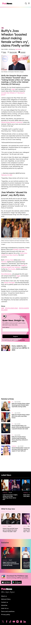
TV (2, 28)
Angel (18, 276)
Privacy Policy (21, 340)
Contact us (4, 602)
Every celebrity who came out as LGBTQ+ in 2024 (20, 348)
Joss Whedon (4, 309)
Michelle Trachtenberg (20, 249)
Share (4, 52)
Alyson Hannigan (9, 282)
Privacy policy (5, 614)
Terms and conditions (7, 611)
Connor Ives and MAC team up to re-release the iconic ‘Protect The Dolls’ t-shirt (10, 530)
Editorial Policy (6, 599)
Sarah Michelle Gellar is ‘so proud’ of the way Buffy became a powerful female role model (20, 427)
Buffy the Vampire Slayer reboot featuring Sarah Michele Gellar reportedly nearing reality (21, 405)
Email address (8, 327)
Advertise (4, 605)
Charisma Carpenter (24, 308)
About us (4, 596)
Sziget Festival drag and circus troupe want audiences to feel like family (11, 563)
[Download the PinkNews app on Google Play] (17, 582)
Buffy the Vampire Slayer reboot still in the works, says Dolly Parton (21, 416)
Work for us (4, 608)
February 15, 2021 (6, 175)
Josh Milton (18, 49)
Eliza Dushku (12, 269)
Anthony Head (9, 260)
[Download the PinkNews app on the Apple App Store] (6, 582)
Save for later (13, 52)
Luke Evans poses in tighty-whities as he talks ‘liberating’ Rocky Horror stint (10, 497)
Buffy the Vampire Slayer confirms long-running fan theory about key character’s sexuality (20, 439)
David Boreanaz (6, 274)
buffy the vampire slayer (11, 308)
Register (15, 336)
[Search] (26, 3)
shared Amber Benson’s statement (12, 122)
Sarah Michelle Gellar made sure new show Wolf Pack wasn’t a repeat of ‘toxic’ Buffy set (21, 449)
